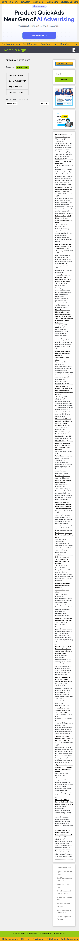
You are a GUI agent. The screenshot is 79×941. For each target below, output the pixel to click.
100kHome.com (10, 2)
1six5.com (38, 2)
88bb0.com (52, 2)
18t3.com (25, 2)
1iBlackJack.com (69, 2)
